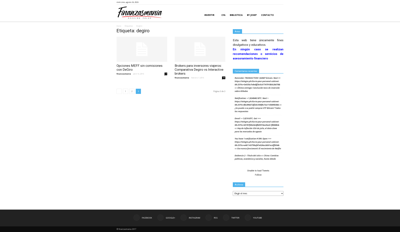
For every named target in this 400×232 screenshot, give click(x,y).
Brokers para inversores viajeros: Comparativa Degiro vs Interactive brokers (199, 69)
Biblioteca (236, 14)
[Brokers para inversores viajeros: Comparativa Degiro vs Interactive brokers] (200, 49)
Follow (258, 174)
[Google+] (260, 2)
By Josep (252, 14)
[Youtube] (281, 2)
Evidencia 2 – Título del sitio (248, 155)
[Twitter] (276, 2)
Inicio (119, 26)
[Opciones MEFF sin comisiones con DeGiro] (142, 49)
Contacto (267, 14)
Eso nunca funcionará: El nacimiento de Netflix (259, 148)
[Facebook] (255, 2)
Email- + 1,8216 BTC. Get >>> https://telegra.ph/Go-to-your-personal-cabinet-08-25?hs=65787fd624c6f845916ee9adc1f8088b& (257, 121)
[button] (279, 15)
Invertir (209, 14)
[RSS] (270, 2)
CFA (223, 14)
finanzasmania (124, 74)
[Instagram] (265, 2)
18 (224, 78)
